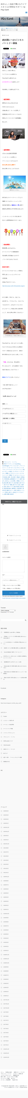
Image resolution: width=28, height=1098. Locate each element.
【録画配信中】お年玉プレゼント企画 (12, 662)
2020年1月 (6, 909)
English (5, 716)
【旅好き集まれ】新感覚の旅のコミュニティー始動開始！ (14, 672)
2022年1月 (6, 839)
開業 (8, 494)
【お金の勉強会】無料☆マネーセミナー (12, 652)
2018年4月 (6, 983)
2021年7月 (6, 852)
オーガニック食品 (7, 471)
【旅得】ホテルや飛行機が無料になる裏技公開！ (14, 648)
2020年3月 (6, 901)
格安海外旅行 (7, 488)
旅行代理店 (17, 486)
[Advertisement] (14, 519)
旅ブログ (15, 484)
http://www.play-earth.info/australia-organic (13, 286)
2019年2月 (6, 946)
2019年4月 (6, 938)
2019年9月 (6, 917)
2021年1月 (6, 872)
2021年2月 (6, 868)
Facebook (3, 688)
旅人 (19, 484)
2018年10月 (6, 962)
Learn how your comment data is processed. (14, 598)
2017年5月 (6, 1028)
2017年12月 (6, 999)
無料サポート (10, 490)
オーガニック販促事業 (8, 724)
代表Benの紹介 (8, 1072)
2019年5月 (6, 934)
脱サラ (10, 492)
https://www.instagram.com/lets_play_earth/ (11, 703)
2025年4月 (6, 811)
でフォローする (15, 535)
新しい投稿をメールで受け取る (12, 588)
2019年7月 (6, 926)
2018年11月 (6, 958)
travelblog (17, 464)
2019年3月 (6, 942)
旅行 (5, 486)
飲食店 (12, 494)
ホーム (2, 1072)
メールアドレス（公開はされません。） (10, 580)
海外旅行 (19, 488)
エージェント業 (20, 469)
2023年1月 (6, 823)
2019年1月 (6, 950)
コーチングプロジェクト (9, 732)
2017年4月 (6, 1032)
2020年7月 (6, 884)
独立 (15, 490)
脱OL (6, 492)
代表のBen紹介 (7, 745)
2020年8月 (6, 880)
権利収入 (14, 488)
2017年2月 (6, 1040)
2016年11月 (6, 1053)
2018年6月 (6, 979)
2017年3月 (6, 1036)
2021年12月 (6, 843)
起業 (5, 494)
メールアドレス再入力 (9, 413)
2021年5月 (6, 860)
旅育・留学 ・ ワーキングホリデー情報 (12, 757)
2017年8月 (6, 1016)
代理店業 (6, 479)
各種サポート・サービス (9, 749)
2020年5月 (6, 893)
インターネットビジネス (13, 467)
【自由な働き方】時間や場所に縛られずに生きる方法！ (14, 666)
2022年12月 (6, 827)
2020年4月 (6, 897)
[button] (1, 21)
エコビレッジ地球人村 (8, 720)
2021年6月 (6, 856)
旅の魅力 (16, 482)
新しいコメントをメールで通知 (12, 585)
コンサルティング (17, 471)
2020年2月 (6, 905)
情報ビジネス (20, 481)
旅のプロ (11, 482)
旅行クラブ (10, 486)
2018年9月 (6, 967)
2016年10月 (6, 1057)
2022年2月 (6, 835)
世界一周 (10, 477)
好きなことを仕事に (10, 481)
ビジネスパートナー (14, 473)
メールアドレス (8, 408)
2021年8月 (6, 848)
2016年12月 (6, 1049)
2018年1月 (6, 995)
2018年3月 (6, 987)
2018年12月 (6, 954)
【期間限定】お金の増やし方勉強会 (11, 632)
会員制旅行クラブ (14, 479)
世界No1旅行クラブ (8, 741)
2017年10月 (6, 1008)
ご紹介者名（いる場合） (8, 418)
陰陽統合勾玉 (6, 761)
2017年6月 (6, 1024)
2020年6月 (6, 889)
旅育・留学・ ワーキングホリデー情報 (9, 1076)
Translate (11, 612)
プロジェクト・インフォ (10, 462)
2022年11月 (6, 831)
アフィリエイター (14, 465)
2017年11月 (6, 1003)
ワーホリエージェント (18, 475)
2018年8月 (6, 971)
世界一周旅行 (16, 477)
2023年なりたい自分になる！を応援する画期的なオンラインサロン (15, 657)
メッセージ (6, 423)
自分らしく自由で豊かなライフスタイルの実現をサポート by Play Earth (14, 7)
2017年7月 (6, 1020)
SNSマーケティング (9, 464)
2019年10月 (6, 913)
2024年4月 (6, 815)
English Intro (15, 1079)
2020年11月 (6, 876)
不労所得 (4, 477)
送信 (5, 441)
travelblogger (5, 465)
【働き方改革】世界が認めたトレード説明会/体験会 (15, 678)
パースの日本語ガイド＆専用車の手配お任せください (14, 643)
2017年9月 (6, 1012)
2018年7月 (6, 975)
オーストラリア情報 (8, 728)
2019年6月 (6, 930)
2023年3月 (6, 819)
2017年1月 (6, 1045)
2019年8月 (6, 921)
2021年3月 (6, 864)
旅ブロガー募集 (8, 484)
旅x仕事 (6, 482)
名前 (5, 403)
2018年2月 (6, 991)
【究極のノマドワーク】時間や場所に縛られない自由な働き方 (14, 637)
